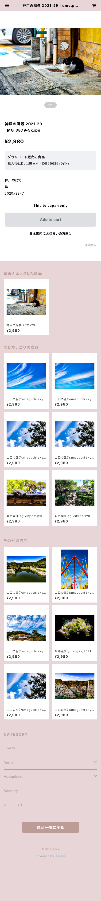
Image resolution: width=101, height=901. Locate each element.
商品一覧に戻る (50, 827)
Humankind (13, 776)
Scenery (11, 791)
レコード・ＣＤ (14, 805)
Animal (9, 762)
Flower (10, 748)
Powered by (45, 856)
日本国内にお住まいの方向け (50, 233)
